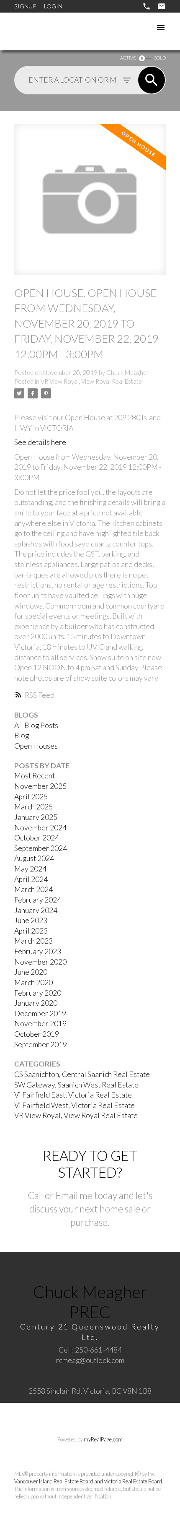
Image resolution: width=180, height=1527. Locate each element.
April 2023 (31, 930)
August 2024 (34, 858)
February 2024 (37, 899)
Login (53, 6)
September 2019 (40, 1044)
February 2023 (37, 951)
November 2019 (40, 1023)
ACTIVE (128, 57)
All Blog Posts (36, 725)
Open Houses (36, 745)
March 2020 (33, 982)
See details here (40, 442)
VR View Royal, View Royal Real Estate (91, 381)
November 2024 (40, 827)
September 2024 (40, 848)
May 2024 (30, 868)
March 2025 (33, 806)
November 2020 (40, 961)
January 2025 (35, 817)
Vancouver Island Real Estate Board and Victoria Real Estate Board (88, 1481)
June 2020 (30, 972)
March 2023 (33, 940)
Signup (25, 6)
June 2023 (30, 920)
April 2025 (31, 796)
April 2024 (31, 879)
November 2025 (40, 786)
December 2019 (40, 1013)
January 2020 (35, 1003)
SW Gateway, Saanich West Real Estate (76, 1084)
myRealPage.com (103, 1439)
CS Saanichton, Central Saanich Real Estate (82, 1074)
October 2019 (36, 1034)
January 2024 (35, 910)
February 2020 (37, 993)
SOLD (160, 57)
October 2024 (36, 837)
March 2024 (33, 889)
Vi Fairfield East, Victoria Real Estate (73, 1094)
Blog (21, 735)
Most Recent (34, 775)
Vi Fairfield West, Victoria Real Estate (74, 1105)
